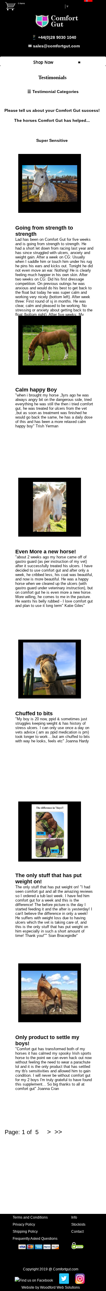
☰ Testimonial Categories (53, 91)
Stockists (78, 1224)
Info (74, 1217)
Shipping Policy (25, 1231)
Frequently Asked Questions (35, 1239)
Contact (77, 1231)
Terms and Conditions (30, 1217)
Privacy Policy (24, 1224)
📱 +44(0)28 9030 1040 (54, 37)
